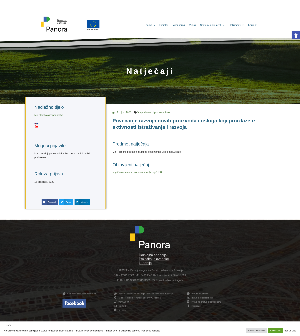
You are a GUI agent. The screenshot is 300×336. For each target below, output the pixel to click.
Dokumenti (235, 25)
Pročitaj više (290, 330)
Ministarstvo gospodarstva (48, 115)
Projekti (163, 25)
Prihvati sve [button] (275, 330)
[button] (296, 35)
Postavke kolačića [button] (256, 330)
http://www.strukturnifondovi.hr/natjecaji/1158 (137, 172)
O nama (147, 25)
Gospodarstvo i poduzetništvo (153, 112)
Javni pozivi (178, 25)
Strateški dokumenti (210, 25)
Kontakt (252, 25)
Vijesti (192, 25)
